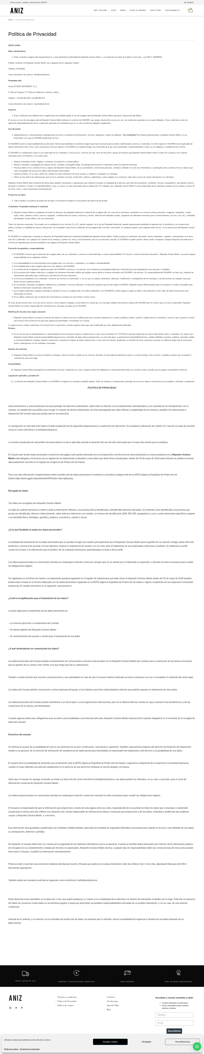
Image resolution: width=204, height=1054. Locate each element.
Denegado (146, 1042)
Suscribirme (174, 1031)
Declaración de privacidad (30, 1049)
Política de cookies (11, 1049)
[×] (197, 1046)
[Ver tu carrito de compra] (190, 10)
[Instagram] (10, 1008)
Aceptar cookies (110, 1042)
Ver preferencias (182, 1042)
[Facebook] (16, 1008)
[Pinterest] (22, 1008)
